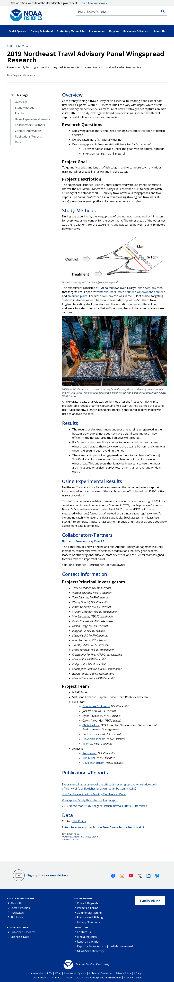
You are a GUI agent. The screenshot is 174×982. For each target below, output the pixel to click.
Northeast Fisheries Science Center (80, 836)
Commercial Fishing (89, 913)
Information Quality (75, 973)
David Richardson (93, 763)
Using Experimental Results (32, 119)
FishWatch (17, 913)
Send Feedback (150, 900)
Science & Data (17, 45)
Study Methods (24, 107)
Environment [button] (97, 31)
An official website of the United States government (60, 3)
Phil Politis (79, 821)
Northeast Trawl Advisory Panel (81, 541)
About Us (16, 903)
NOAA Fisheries (132, 977)
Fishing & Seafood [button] (42, 31)
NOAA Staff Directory (90, 951)
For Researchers (17, 927)
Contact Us (81, 927)
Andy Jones (89, 753)
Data (18, 142)
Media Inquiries (87, 937)
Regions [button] (114, 31)
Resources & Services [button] (136, 31)
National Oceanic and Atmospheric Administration (93, 977)
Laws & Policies (20, 908)
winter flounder (106, 292)
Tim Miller (88, 758)
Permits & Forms (87, 908)
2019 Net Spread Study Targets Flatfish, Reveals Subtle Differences (104, 806)
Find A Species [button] (17, 31)
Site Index (17, 917)
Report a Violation (88, 941)
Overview (21, 102)
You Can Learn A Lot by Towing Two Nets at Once (94, 794)
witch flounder (127, 292)
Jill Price (87, 744)
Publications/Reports (28, 136)
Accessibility (37, 973)
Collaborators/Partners (30, 125)
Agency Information (20, 898)
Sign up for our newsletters (47, 875)
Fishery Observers (88, 922)
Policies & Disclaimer (100, 973)
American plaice (77, 296)
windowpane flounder (151, 292)
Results (19, 113)
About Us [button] (159, 31)
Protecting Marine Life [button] (71, 31)
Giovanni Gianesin (93, 739)
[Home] (25, 14)
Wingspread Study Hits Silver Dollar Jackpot (89, 800)
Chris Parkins (90, 725)
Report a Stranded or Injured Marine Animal (105, 946)
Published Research (23, 932)
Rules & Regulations (89, 903)
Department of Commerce (47, 977)
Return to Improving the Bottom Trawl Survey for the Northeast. (102, 827)
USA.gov (139, 973)
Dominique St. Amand (96, 706)
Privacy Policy (123, 973)
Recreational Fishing (90, 917)
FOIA (58, 973)
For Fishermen (83, 898)
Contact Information (28, 130)
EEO (49, 973)
